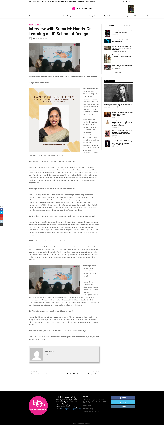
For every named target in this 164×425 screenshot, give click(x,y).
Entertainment (79, 16)
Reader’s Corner (136, 16)
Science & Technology (122, 16)
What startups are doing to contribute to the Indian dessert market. (122, 66)
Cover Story (115, 34)
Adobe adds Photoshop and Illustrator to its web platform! (122, 40)
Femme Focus (115, 57)
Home (15, 16)
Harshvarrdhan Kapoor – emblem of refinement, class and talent (122, 31)
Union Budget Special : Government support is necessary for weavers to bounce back (121, 48)
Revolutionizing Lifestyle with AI (38, 374)
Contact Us (81, 1)
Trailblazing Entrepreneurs (94, 16)
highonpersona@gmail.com (71, 409)
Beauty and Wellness (44, 16)
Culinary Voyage (67, 16)
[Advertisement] (118, 167)
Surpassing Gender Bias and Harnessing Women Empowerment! (121, 55)
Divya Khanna (107, 107)
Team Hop (35, 38)
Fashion (33, 16)
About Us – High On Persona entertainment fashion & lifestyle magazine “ (59, 1)
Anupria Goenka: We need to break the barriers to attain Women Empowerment (122, 114)
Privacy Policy (36, 1)
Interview (23, 16)
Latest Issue (147, 16)
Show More (118, 72)
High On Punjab (108, 16)
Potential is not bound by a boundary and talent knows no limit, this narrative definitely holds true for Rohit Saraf (122, 133)
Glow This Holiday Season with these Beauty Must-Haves (83, 374)
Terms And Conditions (91, 1)
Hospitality (56, 16)
